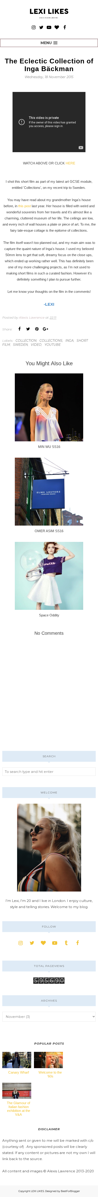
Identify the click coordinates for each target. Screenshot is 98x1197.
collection (25, 341)
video (36, 345)
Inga (69, 341)
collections (50, 341)
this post (24, 206)
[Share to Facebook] (19, 329)
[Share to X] (28, 329)
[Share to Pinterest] (36, 329)
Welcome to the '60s (50, 1074)
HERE (70, 163)
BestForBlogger (70, 1191)
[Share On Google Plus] (45, 329)
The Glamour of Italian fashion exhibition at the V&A (18, 1108)
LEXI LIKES (37, 1191)
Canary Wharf (18, 1072)
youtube (52, 345)
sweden (20, 345)
